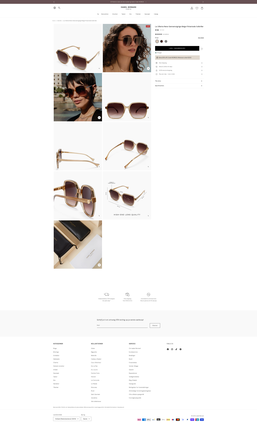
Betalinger (132, 355)
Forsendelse (133, 362)
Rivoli (92, 391)
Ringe (55, 348)
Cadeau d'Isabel (96, 359)
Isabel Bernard (200, 416)
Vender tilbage (133, 366)
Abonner (155, 325)
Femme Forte (95, 373)
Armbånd (56, 355)
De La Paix (94, 366)
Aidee (93, 348)
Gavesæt (56, 373)
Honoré (93, 377)
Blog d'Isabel (133, 380)
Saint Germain (95, 394)
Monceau (94, 387)
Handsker (56, 384)
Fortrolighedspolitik (135, 398)
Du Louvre (94, 370)
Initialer (55, 370)
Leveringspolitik (99, 407)
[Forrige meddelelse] (54, 2)
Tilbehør (55, 387)
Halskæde (56, 359)
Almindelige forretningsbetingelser (140, 391)
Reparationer (133, 373)
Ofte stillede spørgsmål (136, 394)
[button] (59, 8)
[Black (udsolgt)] (166, 41)
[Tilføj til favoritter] (202, 49)
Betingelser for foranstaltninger (139, 387)
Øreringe (56, 352)
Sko (54, 380)
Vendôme (94, 398)
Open (128, 273)
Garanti (131, 370)
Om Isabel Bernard (135, 348)
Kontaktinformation (111, 407)
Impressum (120, 407)
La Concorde (95, 380)
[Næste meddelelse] (203, 2)
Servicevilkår (57, 407)
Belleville (93, 355)
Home (54, 20)
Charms (55, 362)
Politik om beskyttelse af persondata (72, 407)
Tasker (55, 377)
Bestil (130, 359)
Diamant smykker (58, 366)
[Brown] (162, 41)
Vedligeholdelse (134, 377)
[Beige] (157, 41)
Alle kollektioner (96, 401)
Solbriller (59, 20)
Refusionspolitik (89, 407)
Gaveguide (132, 384)
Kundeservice (133, 352)
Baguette (94, 352)
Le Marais (94, 384)
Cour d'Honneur (96, 362)
